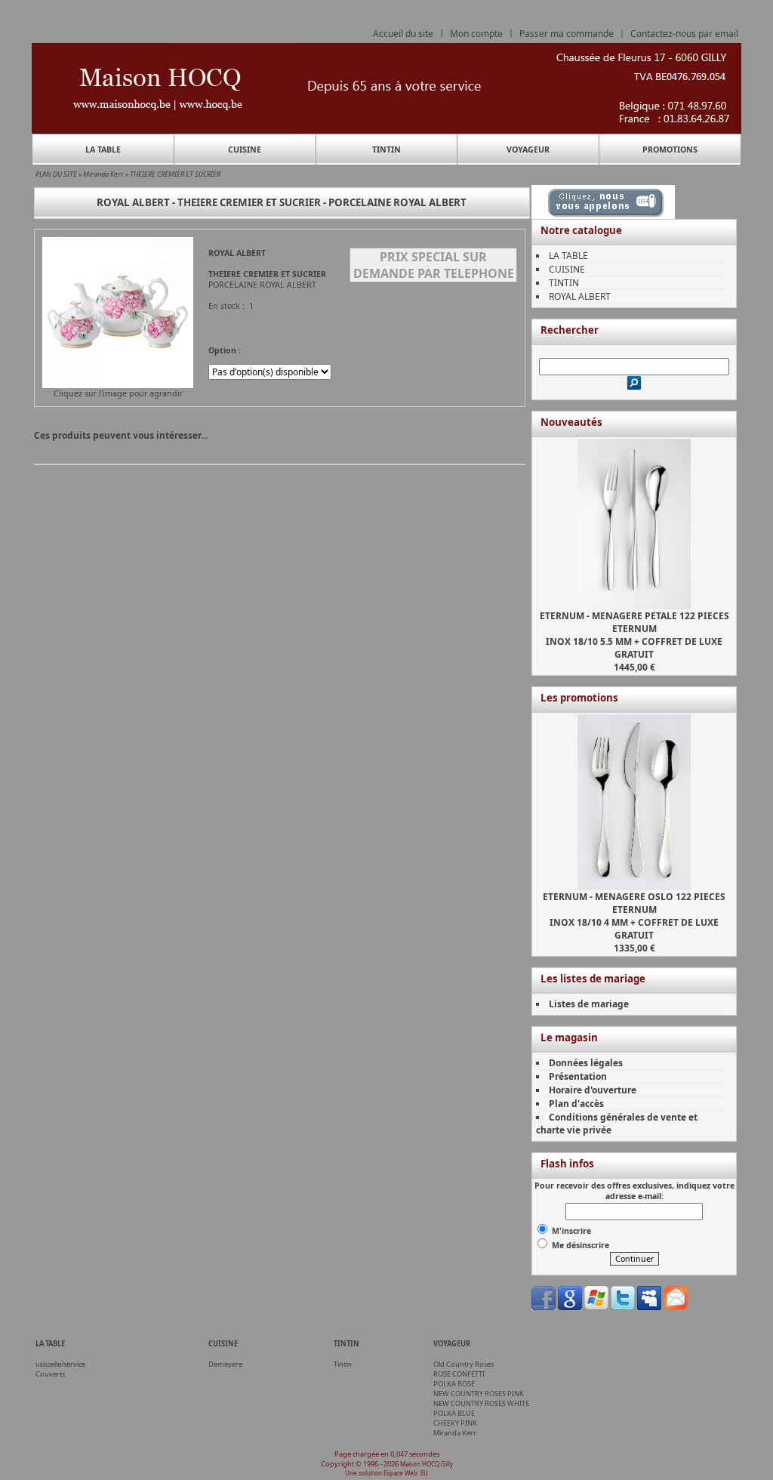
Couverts (50, 1374)
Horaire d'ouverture (592, 1090)
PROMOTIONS (670, 149)
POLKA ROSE (454, 1384)
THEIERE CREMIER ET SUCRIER (175, 174)
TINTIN (386, 149)
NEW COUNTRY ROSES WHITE (481, 1403)
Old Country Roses (463, 1364)
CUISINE (244, 149)
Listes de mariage (589, 1003)
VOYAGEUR (528, 149)
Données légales (586, 1062)
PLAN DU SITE (56, 174)
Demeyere (225, 1364)
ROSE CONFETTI (459, 1374)
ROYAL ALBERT (580, 296)
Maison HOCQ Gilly (426, 1464)
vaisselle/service (60, 1364)
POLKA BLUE (454, 1413)
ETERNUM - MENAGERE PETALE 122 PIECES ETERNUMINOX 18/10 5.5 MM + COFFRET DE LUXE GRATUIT (634, 635)
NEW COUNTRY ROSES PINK (478, 1393)
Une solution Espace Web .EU (386, 1473)
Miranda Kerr (103, 174)
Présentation (578, 1076)
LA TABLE (103, 149)
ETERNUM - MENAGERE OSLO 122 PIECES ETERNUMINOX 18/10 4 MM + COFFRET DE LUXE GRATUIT (634, 916)
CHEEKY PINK (455, 1423)
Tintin (343, 1364)
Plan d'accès (576, 1103)
